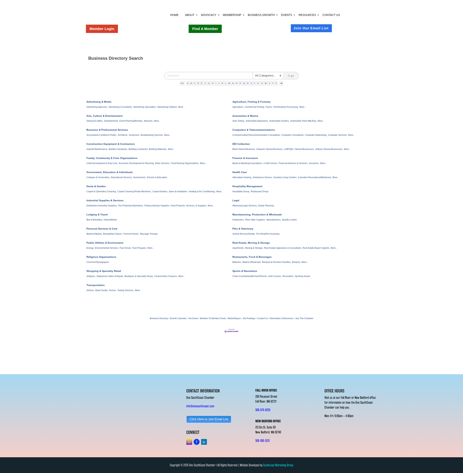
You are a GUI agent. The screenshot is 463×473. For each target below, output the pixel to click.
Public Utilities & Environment (104, 242)
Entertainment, (111, 121)
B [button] (191, 83)
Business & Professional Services (107, 129)
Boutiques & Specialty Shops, (138, 276)
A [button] (187, 83)
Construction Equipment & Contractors (110, 143)
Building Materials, (158, 149)
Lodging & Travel (97, 214)
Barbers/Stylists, (94, 234)
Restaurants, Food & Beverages (252, 256)
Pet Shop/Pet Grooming (267, 234)
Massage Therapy (149, 234)
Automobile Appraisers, (257, 121)
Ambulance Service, (262, 177)
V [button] (262, 83)
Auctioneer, (134, 135)
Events (286, 14)
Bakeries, (237, 262)
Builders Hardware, (118, 149)
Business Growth (261, 14)
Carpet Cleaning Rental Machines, (134, 191)
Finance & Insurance (245, 158)
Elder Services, (162, 163)
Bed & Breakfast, (94, 219)
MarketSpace (234, 318)
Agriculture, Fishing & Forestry (251, 101)
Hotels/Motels (110, 219)
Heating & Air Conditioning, (202, 191)
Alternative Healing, (242, 177)
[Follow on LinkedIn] (204, 442)
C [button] (194, 83)
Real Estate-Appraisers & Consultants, (283, 248)
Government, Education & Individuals (109, 172)
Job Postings (249, 318)
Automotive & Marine (245, 115)
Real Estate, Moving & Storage (251, 242)
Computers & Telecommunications (253, 129)
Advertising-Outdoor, (167, 107)
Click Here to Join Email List (209, 419)
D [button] (198, 83)
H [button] (212, 83)
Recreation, (288, 276)
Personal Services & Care (101, 228)
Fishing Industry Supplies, (157, 205)
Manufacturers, (273, 219)
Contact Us (331, 14)
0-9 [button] (182, 83)
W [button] (266, 83)
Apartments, (238, 248)
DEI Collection (241, 143)
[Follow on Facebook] (197, 442)
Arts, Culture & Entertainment (104, 115)
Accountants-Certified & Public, (101, 135)
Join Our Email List (311, 28)
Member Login (102, 29)
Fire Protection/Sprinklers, (130, 205)
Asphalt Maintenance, (97, 149)
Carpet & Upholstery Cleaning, (101, 191)
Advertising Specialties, (144, 107)
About (189, 14)
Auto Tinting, (238, 121)
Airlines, (90, 290)
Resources (307, 14)
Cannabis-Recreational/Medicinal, (315, 177)
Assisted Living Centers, (285, 177)
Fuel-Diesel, (125, 248)
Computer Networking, (316, 135)
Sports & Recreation (244, 271)
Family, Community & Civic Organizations (111, 158)
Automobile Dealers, (279, 121)
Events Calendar (178, 318)
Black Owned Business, (244, 149)
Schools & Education (157, 177)
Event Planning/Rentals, (131, 121)
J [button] (218, 83)
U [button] (258, 83)
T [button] (254, 83)
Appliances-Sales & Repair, (110, 276)
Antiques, (91, 276)
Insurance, (314, 163)
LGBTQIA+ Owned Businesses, (299, 149)
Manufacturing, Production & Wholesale (257, 214)
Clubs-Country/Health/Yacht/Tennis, (249, 276)
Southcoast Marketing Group (278, 465)
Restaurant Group (259, 191)
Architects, (123, 135)
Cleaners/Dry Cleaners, (165, 276)
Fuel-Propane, (139, 248)
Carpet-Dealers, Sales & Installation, (170, 191)
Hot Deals (193, 318)
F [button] (205, 83)
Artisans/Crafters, (94, 121)
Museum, (148, 121)
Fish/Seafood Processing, (285, 107)
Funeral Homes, (131, 234)
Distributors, (238, 219)
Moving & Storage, (254, 248)
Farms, (269, 107)
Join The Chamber (304, 318)
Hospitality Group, (241, 191)
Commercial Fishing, (255, 107)
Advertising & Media (98, 101)
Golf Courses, (275, 276)
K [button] (222, 83)
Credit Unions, (271, 163)
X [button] (269, 83)
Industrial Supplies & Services (105, 200)
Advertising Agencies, (97, 107)
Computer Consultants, (292, 135)
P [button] (240, 83)
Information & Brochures (281, 318)
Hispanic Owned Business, (269, 149)
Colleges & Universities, (98, 177)
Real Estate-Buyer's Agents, (316, 248)
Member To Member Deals (213, 318)
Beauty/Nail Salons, (112, 234)
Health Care (239, 172)
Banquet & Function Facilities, (276, 262)
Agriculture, (238, 107)
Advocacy (208, 14)
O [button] (236, 83)
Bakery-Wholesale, (252, 262)
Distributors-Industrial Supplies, (101, 205)
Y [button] (272, 83)
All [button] (281, 83)
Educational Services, (121, 177)
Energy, (90, 248)
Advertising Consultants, (120, 107)
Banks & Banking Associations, (247, 163)
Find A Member (205, 29)
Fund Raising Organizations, (185, 163)
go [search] (292, 75)
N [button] (233, 83)
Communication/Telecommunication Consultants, (256, 135)
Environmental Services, (107, 248)
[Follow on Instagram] (189, 442)
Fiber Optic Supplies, (255, 219)
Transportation (95, 285)
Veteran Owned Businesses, (329, 149)
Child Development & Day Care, (102, 163)
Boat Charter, (101, 290)
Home (174, 14)
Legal (235, 200)
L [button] (225, 83)
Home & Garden (96, 186)
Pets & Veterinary (242, 228)
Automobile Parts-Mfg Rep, (303, 121)
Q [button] (244, 83)
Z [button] (276, 83)
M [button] (229, 83)
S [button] (251, 83)
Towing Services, (125, 290)
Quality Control (289, 219)
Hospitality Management (247, 186)
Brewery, (296, 262)
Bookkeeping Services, (152, 135)
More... (181, 107)
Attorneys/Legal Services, (244, 205)
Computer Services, (337, 135)
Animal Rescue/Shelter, (243, 234)
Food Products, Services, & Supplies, (189, 205)
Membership (232, 14)
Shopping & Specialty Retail (103, 271)
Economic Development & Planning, (136, 163)
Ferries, (112, 290)
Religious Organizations (101, 256)
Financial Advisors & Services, (293, 163)
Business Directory (159, 318)
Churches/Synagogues (97, 262)
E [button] (201, 83)
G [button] (209, 83)
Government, (139, 177)
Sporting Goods (302, 276)
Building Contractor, (138, 149)
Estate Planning (266, 205)
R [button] (248, 83)
